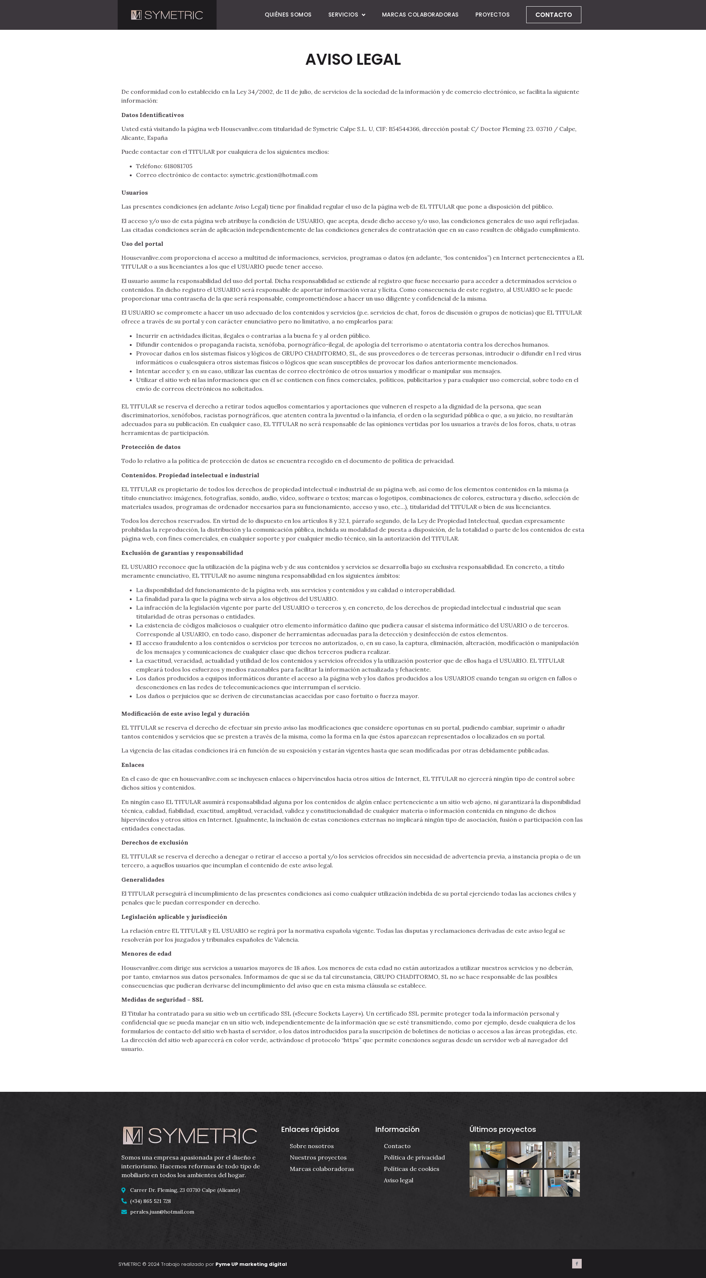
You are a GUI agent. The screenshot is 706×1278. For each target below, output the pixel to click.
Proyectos (492, 14)
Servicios (343, 14)
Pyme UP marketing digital (251, 1264)
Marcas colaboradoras (420, 14)
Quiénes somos (288, 14)
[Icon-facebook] (577, 1263)
